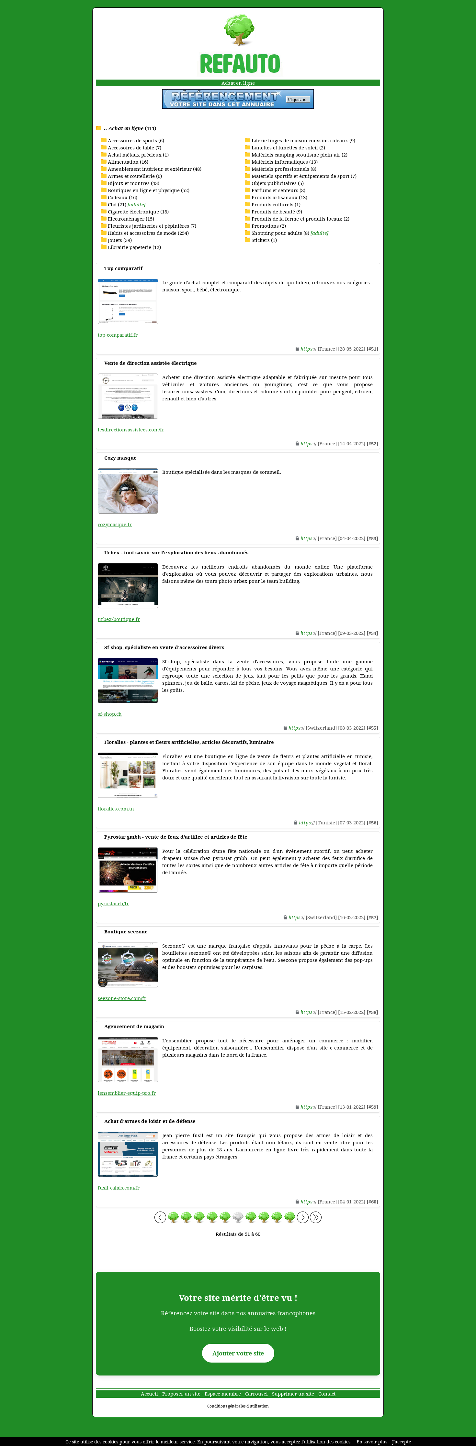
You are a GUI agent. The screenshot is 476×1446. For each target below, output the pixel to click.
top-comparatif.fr (118, 335)
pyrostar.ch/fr (113, 903)
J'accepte (401, 1442)
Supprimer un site (293, 1393)
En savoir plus (372, 1442)
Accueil (149, 1393)
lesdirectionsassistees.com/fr (131, 429)
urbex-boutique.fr (119, 619)
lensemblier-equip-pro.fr (127, 1093)
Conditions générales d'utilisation (238, 1406)
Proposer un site (181, 1393)
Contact (326, 1393)
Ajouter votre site (238, 1353)
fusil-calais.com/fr (119, 1187)
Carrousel (256, 1393)
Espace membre (223, 1393)
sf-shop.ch (110, 714)
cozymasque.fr (115, 524)
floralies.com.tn (116, 808)
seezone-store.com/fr (122, 998)
